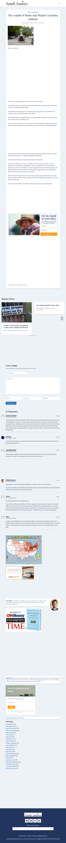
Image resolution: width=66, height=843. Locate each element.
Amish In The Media (11, 743)
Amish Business (10, 726)
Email (27, 398)
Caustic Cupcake (11, 415)
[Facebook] (31, 821)
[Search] (51, 829)
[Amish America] (17, 3)
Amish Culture (9, 732)
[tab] (30, 335)
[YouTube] (27, 821)
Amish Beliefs (9, 724)
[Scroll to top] (62, 837)
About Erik (15, 604)
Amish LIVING (9, 749)
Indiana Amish (41, 183)
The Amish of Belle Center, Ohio (47, 305)
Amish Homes (9, 741)
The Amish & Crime (11, 764)
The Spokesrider (11, 450)
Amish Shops (9, 751)
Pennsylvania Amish (21, 285)
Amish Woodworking (11, 753)
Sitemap (34, 836)
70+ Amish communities (30, 601)
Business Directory (40, 679)
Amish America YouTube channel (20, 681)
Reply (58, 416)
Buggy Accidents (10, 755)
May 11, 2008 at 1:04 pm (11, 497)
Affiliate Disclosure (42, 836)
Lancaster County (10, 760)
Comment (9, 379)
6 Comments (41, 22)
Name (8, 398)
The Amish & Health (11, 766)
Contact (29, 836)
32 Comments (39, 310)
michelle (8, 436)
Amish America (10, 480)
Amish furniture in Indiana (26, 171)
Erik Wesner (26, 22)
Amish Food (9, 736)
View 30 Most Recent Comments (15, 717)
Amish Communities (33, 12)
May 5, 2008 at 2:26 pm (11, 417)
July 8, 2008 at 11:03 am (11, 518)
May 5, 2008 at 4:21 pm (11, 438)
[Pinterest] (39, 821)
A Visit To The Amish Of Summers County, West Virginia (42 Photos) (16, 326)
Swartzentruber (45, 105)
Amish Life (8, 747)
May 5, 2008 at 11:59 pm (11, 451)
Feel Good (8, 757)
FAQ (33, 678)
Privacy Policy (22, 836)
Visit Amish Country (11, 768)
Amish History (9, 739)
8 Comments (25, 330)
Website (46, 398)
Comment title (10, 373)
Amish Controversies (11, 730)
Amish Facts (9, 734)
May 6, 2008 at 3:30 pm (11, 481)
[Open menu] (59, 3)
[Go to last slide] (4, 318)
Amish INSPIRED (10, 745)
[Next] (62, 318)
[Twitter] (35, 821)
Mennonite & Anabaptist (12, 762)
